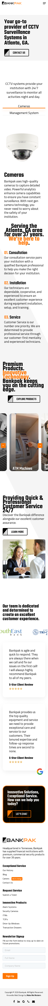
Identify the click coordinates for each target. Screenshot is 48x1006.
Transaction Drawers (12, 927)
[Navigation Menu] (44, 3)
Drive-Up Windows (11, 923)
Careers (6, 878)
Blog (5, 874)
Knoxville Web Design (15, 995)
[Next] (40, 445)
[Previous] (3, 445)
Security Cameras (10, 911)
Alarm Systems (10, 907)
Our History (8, 870)
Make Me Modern (34, 995)
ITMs (5, 915)
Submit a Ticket (10, 895)
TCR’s (5, 919)
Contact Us (8, 882)
